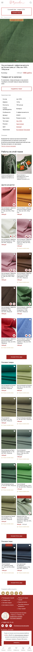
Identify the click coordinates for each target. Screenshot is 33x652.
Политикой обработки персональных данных (15, 335)
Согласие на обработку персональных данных (16, 336)
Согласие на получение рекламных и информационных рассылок (16, 341)
